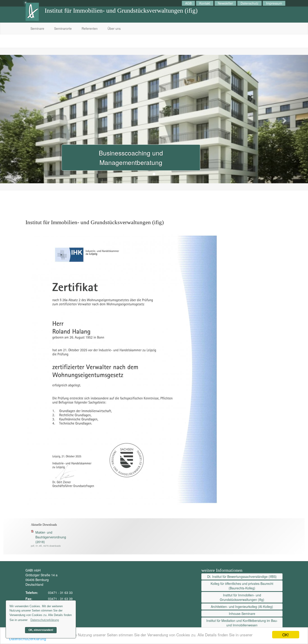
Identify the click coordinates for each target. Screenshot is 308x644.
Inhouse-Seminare (242, 613)
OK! (285, 634)
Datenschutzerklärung (27, 638)
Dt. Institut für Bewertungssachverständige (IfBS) (242, 576)
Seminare (37, 28)
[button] (23, 119)
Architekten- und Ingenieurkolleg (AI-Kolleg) (242, 606)
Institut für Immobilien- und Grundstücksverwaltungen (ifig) (242, 597)
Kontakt (204, 3)
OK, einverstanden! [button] (40, 630)
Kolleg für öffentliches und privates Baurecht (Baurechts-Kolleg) (242, 585)
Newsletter (225, 3)
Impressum (274, 3)
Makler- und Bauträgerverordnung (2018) (50, 537)
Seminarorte (63, 28)
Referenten (90, 28)
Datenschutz (249, 3)
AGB (188, 3)
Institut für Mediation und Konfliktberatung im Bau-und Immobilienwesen (242, 622)
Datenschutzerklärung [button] (44, 620)
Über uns (114, 28)
